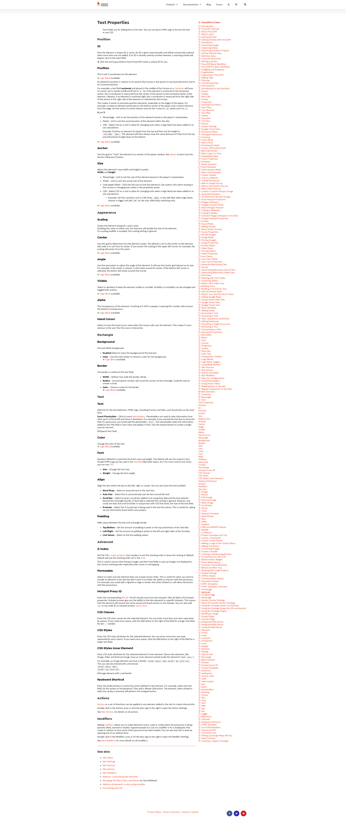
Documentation (190, 4)
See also (202, 489)
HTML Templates (209, 584)
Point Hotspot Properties (213, 199)
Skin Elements (208, 391)
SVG (203, 703)
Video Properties (209, 253)
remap (204, 695)
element (205, 648)
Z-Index (202, 464)
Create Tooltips (208, 175)
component (206, 640)
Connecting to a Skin (211, 329)
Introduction (207, 26)
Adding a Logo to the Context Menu (218, 543)
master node (207, 676)
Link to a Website (209, 177)
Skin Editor (108, 757)
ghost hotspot (208, 659)
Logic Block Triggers (210, 361)
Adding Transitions (210, 546)
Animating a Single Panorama (215, 324)
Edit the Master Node (211, 291)
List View (205, 121)
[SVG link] (102, 4)
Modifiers (202, 486)
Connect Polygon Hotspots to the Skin (219, 215)
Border (201, 443)
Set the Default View (211, 53)
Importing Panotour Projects (215, 50)
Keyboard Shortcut (207, 481)
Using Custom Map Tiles (213, 299)
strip (203, 700)
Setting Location (209, 61)
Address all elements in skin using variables (124, 784)
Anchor (201, 413)
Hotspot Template (210, 513)
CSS (111, 464)
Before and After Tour (211, 567)
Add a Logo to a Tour (211, 153)
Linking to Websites (210, 210)
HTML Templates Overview (214, 586)
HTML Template (209, 724)
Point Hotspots (208, 167)
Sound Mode (207, 223)
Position (202, 405)
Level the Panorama (211, 58)
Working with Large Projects (215, 570)
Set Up (204, 267)
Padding (202, 459)
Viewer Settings (209, 126)
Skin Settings (109, 761)
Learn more (141, 605)
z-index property (117, 555)
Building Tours (208, 286)
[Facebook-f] (229, 813)
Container (179, 88)
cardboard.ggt (208, 594)
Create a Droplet (209, 551)
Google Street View (210, 129)
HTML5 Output (208, 575)
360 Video (206, 275)
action (204, 632)
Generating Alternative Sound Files (218, 269)
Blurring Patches (209, 150)
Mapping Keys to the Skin (213, 386)
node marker (207, 681)
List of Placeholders (211, 727)
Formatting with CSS (113, 788)
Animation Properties (211, 332)
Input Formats (208, 738)
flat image (206, 657)
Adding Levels (208, 310)
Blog (209, 4)
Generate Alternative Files (214, 264)
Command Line (208, 732)
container (206, 638)
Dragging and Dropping (212, 69)
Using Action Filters (210, 383)
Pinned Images (208, 234)
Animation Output (210, 581)
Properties (206, 102)
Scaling (201, 421)
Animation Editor (209, 131)
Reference (206, 716)
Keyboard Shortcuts (211, 722)
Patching (205, 137)
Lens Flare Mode (209, 259)
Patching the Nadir (210, 145)
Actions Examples (210, 372)
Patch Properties (209, 158)
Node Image (207, 502)
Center (201, 424)
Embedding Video (209, 156)
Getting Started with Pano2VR (216, 39)
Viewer (204, 91)
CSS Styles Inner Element (210, 478)
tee (203, 711)
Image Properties (209, 242)
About (204, 337)
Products (170, 4)
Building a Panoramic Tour (214, 288)
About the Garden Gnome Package (218, 602)
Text (203, 399)
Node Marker (207, 516)
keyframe (206, 670)
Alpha (201, 432)
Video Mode (207, 248)
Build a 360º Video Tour (212, 283)
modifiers (109, 724)
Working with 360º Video (213, 278)
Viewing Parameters (211, 104)
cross (204, 643)
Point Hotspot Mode (211, 169)
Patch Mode (207, 139)
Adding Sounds (208, 226)
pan (203, 684)
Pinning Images (208, 240)
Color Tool (206, 353)
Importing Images (210, 45)
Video (204, 521)
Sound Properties (209, 232)
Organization (207, 72)
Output (204, 115)
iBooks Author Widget (211, 559)
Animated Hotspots (210, 194)
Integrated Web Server (212, 621)
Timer (204, 510)
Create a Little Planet (211, 540)
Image (204, 491)
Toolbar (205, 93)
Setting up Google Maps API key (216, 735)
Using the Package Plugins (214, 611)
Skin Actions (107, 711)
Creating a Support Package (214, 741)
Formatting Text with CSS (213, 556)
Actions (101, 704)
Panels (204, 99)
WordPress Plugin (210, 613)
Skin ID (124, 597)
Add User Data (208, 56)
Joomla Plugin (208, 619)
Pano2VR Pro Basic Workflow (215, 66)
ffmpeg (204, 651)
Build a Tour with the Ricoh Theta (217, 294)
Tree (143, 558)
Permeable (203, 467)
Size (200, 416)
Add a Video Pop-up (211, 188)
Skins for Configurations (212, 378)
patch (204, 686)
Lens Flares (207, 256)
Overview (205, 118)
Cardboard (206, 532)
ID (199, 408)
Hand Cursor (204, 435)
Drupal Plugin (207, 616)
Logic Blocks (207, 359)
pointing (205, 692)
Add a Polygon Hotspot (212, 207)
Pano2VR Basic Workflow (213, 64)
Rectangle (206, 397)
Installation (207, 42)
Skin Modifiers (108, 740)
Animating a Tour (209, 326)
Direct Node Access (210, 562)
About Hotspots (209, 164)
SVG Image (206, 497)
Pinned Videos (208, 245)
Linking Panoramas (210, 180)
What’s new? (207, 34)
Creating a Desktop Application (216, 554)
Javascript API (208, 730)
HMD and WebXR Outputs (213, 527)
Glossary (205, 630)
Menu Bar (206, 96)
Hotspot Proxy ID (206, 470)
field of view (207, 654)
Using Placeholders (210, 380)
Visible (201, 429)
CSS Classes (204, 473)
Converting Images (210, 548)
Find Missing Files (210, 83)
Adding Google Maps (211, 297)
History (204, 123)
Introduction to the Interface (215, 88)
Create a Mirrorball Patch (213, 148)
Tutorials (205, 719)
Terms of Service (171, 812)
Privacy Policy (154, 812)
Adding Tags (207, 77)
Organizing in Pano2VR (212, 75)
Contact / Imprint (190, 812)
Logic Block (105, 78)
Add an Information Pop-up (214, 186)
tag (202, 708)
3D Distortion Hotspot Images (216, 196)
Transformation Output (212, 578)
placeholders (139, 416)
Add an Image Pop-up (211, 183)
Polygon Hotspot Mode (212, 204)
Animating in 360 (209, 313)
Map (203, 519)
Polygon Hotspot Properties (214, 218)
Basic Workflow (208, 307)
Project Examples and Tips (214, 535)
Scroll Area (206, 505)
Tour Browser (207, 110)
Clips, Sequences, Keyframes (215, 318)
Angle (201, 426)
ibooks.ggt (206, 597)
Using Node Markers (211, 364)
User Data (206, 107)
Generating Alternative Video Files (218, 272)
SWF (203, 705)
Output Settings (209, 573)
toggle (204, 713)
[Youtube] (243, 813)
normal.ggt (206, 589)
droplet (204, 646)
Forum (219, 4)
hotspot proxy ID (209, 665)
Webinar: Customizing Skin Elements (120, 776)
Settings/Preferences (211, 134)
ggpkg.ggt (205, 592)
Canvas (205, 343)
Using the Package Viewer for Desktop (220, 605)
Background (204, 440)
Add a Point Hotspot (211, 172)
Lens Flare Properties (211, 261)
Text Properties (205, 402)
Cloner (204, 508)
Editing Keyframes (210, 321)
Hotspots (205, 161)
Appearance (204, 418)
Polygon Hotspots (210, 202)
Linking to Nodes (209, 213)
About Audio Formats (211, 229)
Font (200, 454)
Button (204, 494)
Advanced (203, 462)
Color (201, 451)
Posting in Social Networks (214, 565)
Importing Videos (209, 47)
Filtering (205, 80)
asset (204, 635)
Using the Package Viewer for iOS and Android (223, 608)
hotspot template (209, 667)
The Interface (208, 85)
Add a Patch (207, 142)
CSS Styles (203, 475)
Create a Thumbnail (211, 537)
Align (200, 456)
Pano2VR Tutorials (210, 28)
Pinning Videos (208, 250)
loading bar (206, 673)
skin (203, 697)
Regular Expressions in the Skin (216, 389)
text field (138, 461)
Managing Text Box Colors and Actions (121, 780)
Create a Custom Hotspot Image (217, 191)
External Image (208, 500)
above (173, 154)
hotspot (205, 662)
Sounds (205, 221)
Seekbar (205, 524)
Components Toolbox (211, 356)
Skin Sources (109, 765)
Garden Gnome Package (213, 600)
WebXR (204, 529)
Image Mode (207, 237)
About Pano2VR (209, 31)
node (203, 678)
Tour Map (205, 112)
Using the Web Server (211, 627)
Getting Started (208, 37)
